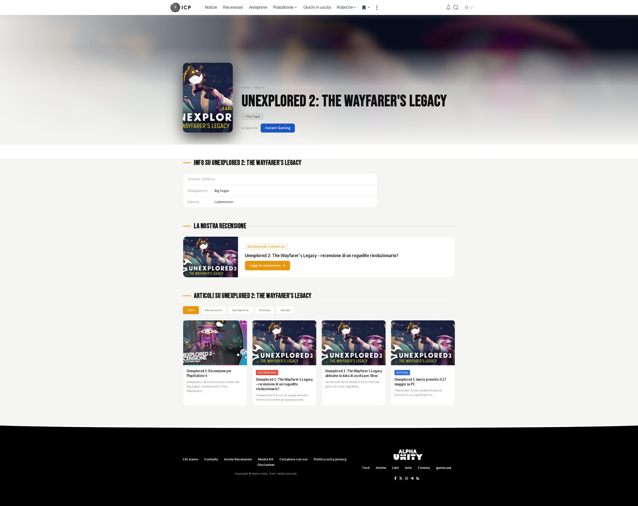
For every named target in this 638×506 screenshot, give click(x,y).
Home (246, 87)
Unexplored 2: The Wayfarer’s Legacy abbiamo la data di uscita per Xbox (353, 373)
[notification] (448, 7)
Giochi (259, 87)
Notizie (264, 310)
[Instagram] (406, 479)
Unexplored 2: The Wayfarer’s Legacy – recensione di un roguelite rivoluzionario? (284, 384)
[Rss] (418, 479)
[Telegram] (412, 479)
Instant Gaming (277, 128)
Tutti (191, 310)
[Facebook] (395, 479)
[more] (376, 7)
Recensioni (213, 310)
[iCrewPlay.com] (180, 7)
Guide (285, 310)
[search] (455, 7)
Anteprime (240, 310)
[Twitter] (401, 479)
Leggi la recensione (265, 265)
